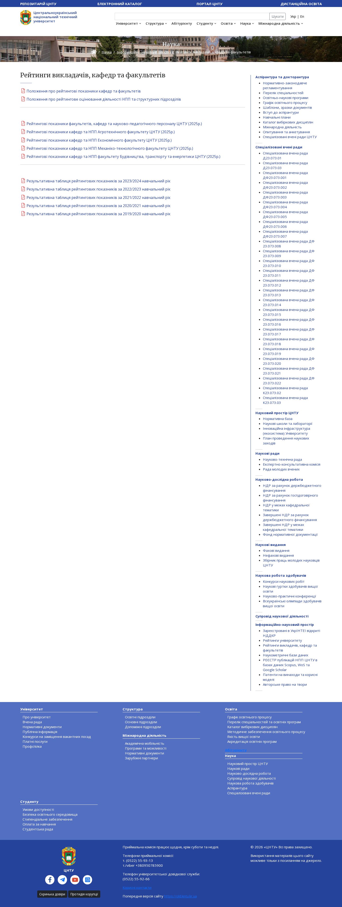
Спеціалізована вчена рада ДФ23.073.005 (285, 214)
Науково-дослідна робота (279, 479)
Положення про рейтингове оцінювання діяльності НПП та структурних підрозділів (104, 99)
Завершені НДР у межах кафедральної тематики (283, 527)
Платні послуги (35, 741)
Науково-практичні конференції (289, 596)
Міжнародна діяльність (279, 23)
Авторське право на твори (285, 684)
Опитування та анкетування (286, 132)
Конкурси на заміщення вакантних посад (57, 736)
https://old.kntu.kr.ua (180, 896)
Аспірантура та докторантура (282, 77)
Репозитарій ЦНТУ (38, 3)
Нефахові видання (278, 555)
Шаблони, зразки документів (287, 107)
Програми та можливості (145, 748)
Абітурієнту (181, 23)
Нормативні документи (42, 726)
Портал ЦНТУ (209, 3)
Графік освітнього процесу (285, 102)
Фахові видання (276, 550)
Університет (127, 23)
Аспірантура (237, 788)
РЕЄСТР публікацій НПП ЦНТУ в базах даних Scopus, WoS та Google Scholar (290, 665)
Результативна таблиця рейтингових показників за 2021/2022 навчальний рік (99, 197)
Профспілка (32, 746)
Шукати (278, 16)
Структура (155, 23)
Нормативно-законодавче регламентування (285, 85)
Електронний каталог (119, 3)
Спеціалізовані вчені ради (278, 147)
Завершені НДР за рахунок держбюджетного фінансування (290, 517)
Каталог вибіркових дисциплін (288, 122)
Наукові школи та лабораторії (287, 423)
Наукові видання (270, 544)
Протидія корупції (84, 894)
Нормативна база (277, 418)
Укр (293, 16)
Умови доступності (38, 809)
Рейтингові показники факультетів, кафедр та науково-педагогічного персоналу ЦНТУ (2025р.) (114, 123)
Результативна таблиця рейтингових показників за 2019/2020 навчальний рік (99, 213)
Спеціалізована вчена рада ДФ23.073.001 (285, 175)
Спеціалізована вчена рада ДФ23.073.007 (285, 234)
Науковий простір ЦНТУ (276, 413)
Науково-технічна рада (282, 459)
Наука (245, 23)
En (302, 16)
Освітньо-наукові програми (285, 97)
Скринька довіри (52, 894)
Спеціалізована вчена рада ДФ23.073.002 (285, 185)
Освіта (227, 23)
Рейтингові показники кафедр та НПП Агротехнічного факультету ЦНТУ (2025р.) (101, 131)
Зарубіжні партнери (141, 758)
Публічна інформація (40, 731)
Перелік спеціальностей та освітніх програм (264, 721)
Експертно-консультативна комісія (291, 464)
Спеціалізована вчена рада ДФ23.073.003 (285, 194)
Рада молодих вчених (281, 469)
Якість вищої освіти (243, 736)
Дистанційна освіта (301, 3)
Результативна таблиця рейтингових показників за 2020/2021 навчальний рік (99, 205)
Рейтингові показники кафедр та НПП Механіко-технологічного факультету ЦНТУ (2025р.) (110, 148)
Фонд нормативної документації (290, 534)
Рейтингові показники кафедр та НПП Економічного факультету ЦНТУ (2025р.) (99, 140)
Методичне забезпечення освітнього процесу (266, 731)
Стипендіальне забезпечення (47, 819)
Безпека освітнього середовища (50, 814)
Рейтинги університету (282, 640)
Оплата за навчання (39, 824)
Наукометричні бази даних (285, 655)
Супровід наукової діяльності (281, 616)
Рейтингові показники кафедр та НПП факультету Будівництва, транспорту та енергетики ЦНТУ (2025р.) (123, 156)
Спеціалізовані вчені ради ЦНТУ (290, 136)
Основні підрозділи (141, 721)
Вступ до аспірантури (281, 112)
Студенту (205, 23)
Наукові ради (267, 453)
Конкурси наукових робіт (284, 581)
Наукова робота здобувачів (280, 575)
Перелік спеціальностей (283, 92)
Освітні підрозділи (140, 717)
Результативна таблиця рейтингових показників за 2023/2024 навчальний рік (99, 181)
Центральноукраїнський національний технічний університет (55, 16)
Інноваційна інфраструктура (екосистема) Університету (286, 431)
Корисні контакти (137, 887)
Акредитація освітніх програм (252, 741)
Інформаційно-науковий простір (144, 52)
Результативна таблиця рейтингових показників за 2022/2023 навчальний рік (99, 189)
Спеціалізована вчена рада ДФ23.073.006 (285, 224)
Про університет (37, 717)
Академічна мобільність (144, 743)
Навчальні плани (277, 117)
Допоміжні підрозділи (143, 726)
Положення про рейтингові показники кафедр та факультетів (84, 91)
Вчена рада (32, 721)
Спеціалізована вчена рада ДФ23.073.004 (285, 204)
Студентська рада (38, 829)
